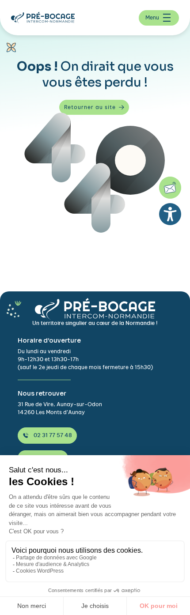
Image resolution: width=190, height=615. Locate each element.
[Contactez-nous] (170, 188)
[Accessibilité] (170, 214)
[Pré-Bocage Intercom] (46, 18)
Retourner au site (90, 107)
